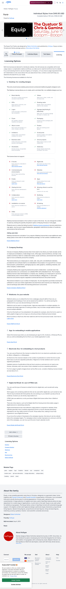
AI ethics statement (41, 208)
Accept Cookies (16, 580)
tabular (26, 470)
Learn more (14, 183)
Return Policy (47, 570)
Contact (58, 560)
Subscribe (16, 559)
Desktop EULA (13, 241)
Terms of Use (48, 562)
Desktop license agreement (41, 225)
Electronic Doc (8, 455)
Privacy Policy (47, 566)
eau (31, 470)
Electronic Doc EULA (15, 376)
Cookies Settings (16, 584)
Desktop (7, 445)
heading (7, 476)
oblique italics (39, 473)
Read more (18, 543)
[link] (60, 2)
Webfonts (7, 450)
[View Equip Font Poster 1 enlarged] (18, 30)
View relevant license (17, 166)
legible (10, 470)
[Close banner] (48, 2)
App (6, 452)
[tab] (26, 38)
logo (15, 470)
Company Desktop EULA (16, 288)
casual (12, 476)
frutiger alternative (29, 473)
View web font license (42, 173)
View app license (41, 183)
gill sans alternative (18, 473)
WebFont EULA (13, 324)
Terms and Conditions (48, 558)
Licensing (59, 55)
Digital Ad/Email (9, 457)
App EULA (12, 342)
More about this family (32, 48)
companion (36, 470)
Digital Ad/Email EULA (15, 425)
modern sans (8, 473)
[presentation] (2, 30)
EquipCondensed (17, 497)
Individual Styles (33, 54)
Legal (47, 573)
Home (5, 9)
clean (17, 476)
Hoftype (10, 9)
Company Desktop (9, 447)
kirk (42, 470)
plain (6, 470)
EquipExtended (30, 497)
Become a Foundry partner (37, 559)
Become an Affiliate (38, 564)
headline (20, 470)
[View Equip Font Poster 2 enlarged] (48, 30)
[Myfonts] (8, 3)
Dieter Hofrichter (32, 46)
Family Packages (17, 54)
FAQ (57, 558)
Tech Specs (46, 54)
